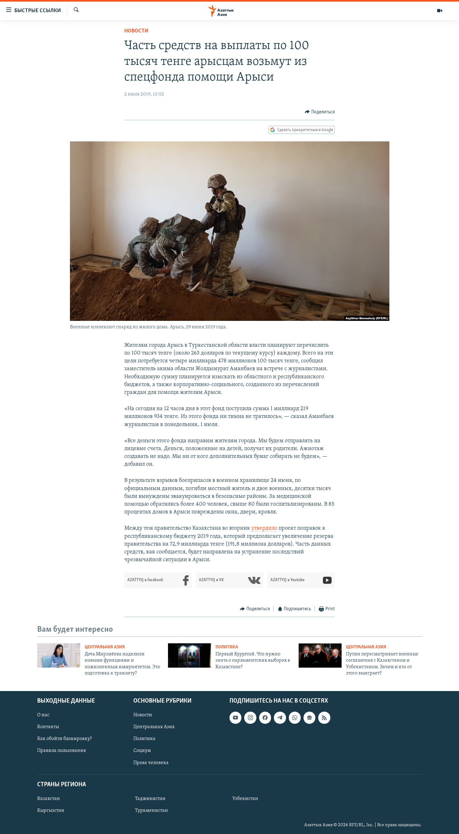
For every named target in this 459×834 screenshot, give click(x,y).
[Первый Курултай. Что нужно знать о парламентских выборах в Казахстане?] (189, 655)
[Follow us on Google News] (309, 718)
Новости (136, 31)
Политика (226, 647)
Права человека (151, 762)
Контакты (48, 726)
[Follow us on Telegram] (280, 718)
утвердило (263, 528)
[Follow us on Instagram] (250, 718)
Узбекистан (245, 798)
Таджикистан (150, 798)
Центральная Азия (105, 647)
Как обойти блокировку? (64, 738)
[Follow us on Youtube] (235, 718)
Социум (142, 750)
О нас (43, 715)
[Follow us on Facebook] (265, 718)
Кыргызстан (50, 810)
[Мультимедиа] (439, 10)
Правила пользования (61, 750)
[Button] (320, 112)
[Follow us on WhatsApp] (295, 718)
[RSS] (324, 718)
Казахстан (48, 798)
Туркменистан (151, 810)
